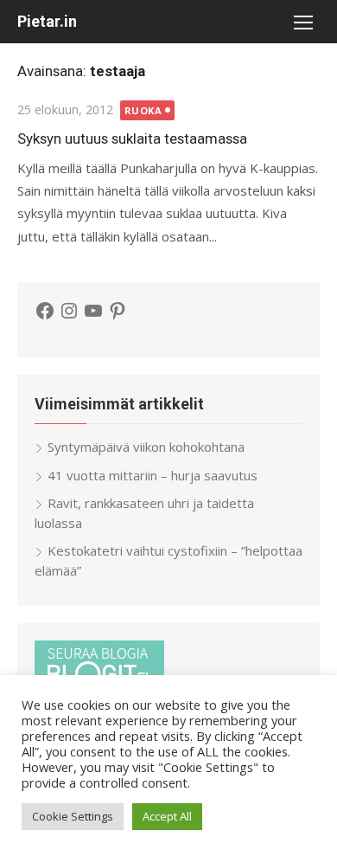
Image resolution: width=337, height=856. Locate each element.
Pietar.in (47, 21)
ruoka (143, 110)
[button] (302, 21)
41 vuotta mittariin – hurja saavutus (153, 475)
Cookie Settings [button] (72, 816)
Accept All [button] (167, 816)
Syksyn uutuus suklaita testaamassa (132, 138)
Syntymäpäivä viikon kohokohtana (146, 446)
